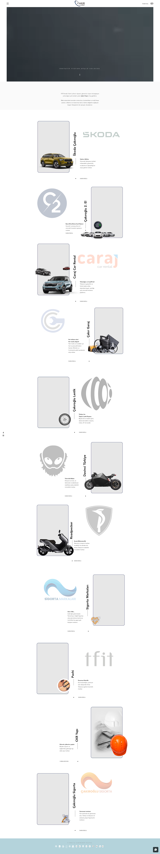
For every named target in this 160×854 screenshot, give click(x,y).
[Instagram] (3, 435)
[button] (8, 4)
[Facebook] (3, 433)
